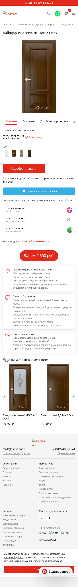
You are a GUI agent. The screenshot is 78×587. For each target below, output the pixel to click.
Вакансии (7, 480)
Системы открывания (13, 528)
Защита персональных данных (54, 497)
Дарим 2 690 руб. (39, 255)
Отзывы (7, 472)
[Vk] (42, 518)
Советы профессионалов (52, 476)
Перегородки (9, 540)
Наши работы (46, 489)
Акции (42, 480)
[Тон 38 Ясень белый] (6, 153)
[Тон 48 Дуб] (29, 153)
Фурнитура (8, 545)
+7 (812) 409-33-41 (63, 449)
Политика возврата (48, 493)
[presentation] (4, 396)
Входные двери (10, 519)
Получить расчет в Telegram (42, 191)
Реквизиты (8, 485)
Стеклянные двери (12, 536)
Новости (7, 476)
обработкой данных (14, 557)
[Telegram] (49, 518)
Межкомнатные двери (14, 515)
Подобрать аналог (24, 168)
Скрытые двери (10, 524)
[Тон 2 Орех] (14, 153)
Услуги (42, 485)
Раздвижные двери (12, 532)
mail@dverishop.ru (14, 449)
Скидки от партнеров (49, 501)
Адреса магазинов (12, 468)
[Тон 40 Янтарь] (21, 153)
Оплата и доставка (48, 472)
